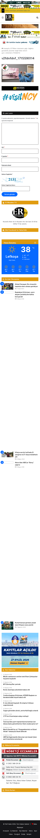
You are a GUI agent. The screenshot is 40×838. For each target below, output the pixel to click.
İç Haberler (14, 831)
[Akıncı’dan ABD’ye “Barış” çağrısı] (7, 541)
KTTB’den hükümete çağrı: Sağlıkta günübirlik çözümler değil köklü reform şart (17, 51)
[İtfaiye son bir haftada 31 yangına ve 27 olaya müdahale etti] (7, 454)
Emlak (23, 834)
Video (11, 834)
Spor (35, 831)
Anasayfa (6, 48)
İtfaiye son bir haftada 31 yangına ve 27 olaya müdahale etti (26, 455)
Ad (3, 147)
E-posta (5, 156)
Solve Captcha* (7, 174)
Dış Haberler (23, 831)
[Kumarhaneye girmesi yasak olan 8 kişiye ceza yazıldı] (7, 626)
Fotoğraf (17, 834)
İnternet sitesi (6, 165)
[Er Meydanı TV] (9, 17)
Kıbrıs (31, 831)
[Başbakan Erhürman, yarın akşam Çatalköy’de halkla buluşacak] (7, 370)
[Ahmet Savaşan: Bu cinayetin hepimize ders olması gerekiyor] (7, 286)
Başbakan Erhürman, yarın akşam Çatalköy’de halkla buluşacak (25, 294)
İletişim (29, 834)
